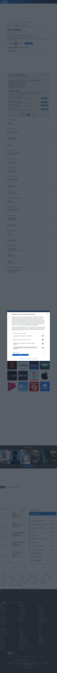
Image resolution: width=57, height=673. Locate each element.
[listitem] (28, 333)
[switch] (42, 336)
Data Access (28, 358)
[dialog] (28, 336)
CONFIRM (20, 354)
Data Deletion (22, 358)
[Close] (48, 314)
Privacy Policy (34, 358)
